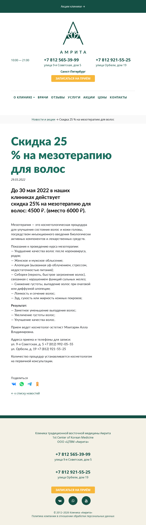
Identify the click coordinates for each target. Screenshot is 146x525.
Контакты (118, 97)
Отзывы (58, 97)
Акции (89, 97)
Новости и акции (43, 119)
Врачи (43, 97)
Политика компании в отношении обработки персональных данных (73, 516)
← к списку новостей (25, 393)
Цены (102, 97)
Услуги (74, 97)
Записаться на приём (73, 78)
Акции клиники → (73, 6)
